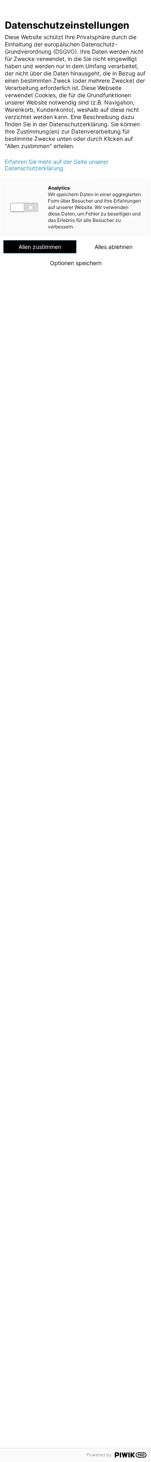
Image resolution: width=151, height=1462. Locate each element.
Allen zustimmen (40, 246)
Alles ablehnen (113, 246)
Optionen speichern (75, 263)
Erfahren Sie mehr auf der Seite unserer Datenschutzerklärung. (56, 165)
